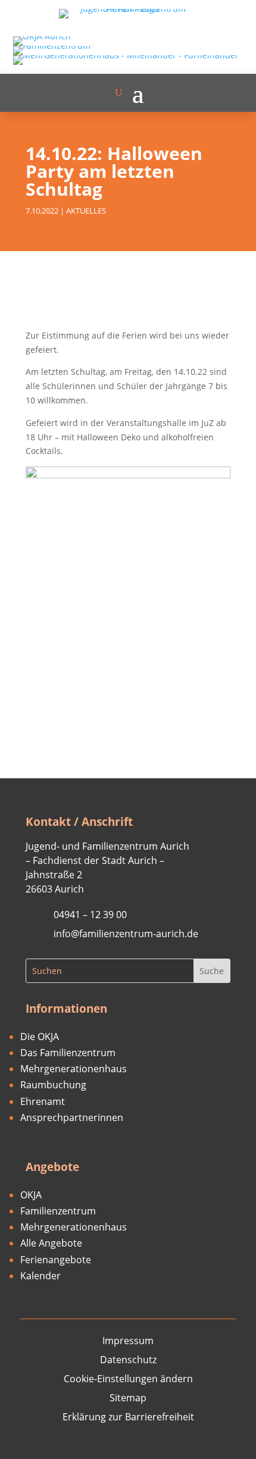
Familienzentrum (58, 1210)
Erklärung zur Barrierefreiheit (128, 1416)
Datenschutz (128, 1359)
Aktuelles (86, 210)
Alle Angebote (51, 1243)
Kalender (40, 1275)
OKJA (31, 1194)
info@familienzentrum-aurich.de (126, 933)
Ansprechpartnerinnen (71, 1117)
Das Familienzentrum (67, 1052)
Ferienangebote (55, 1259)
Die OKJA (39, 1036)
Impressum (128, 1340)
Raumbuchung (53, 1084)
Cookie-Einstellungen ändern (128, 1378)
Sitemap (128, 1397)
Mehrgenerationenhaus (73, 1068)
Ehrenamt (42, 1101)
